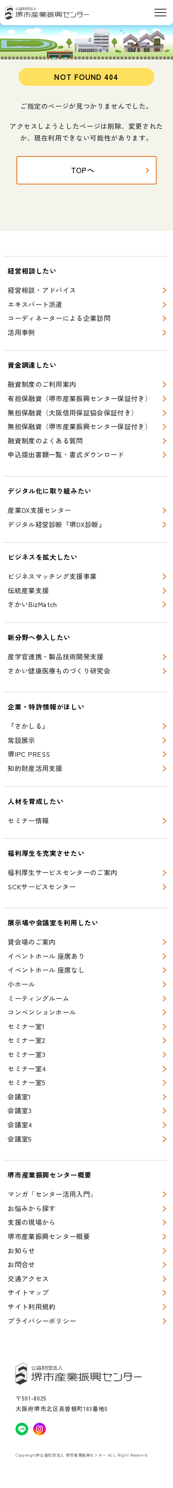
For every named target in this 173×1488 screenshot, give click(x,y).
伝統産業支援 (28, 590)
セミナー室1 (26, 1026)
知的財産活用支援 (35, 768)
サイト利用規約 (31, 1306)
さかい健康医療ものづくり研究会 (59, 671)
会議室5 (19, 1139)
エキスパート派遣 (35, 304)
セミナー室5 (26, 1082)
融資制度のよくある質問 (45, 440)
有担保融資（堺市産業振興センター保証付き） (80, 398)
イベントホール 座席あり (46, 956)
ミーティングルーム (38, 998)
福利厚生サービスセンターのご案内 (62, 872)
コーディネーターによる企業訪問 (59, 318)
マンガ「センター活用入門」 (52, 1194)
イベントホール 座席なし (46, 970)
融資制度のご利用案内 (42, 384)
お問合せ (21, 1264)
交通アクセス (28, 1278)
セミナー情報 (28, 820)
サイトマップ (28, 1292)
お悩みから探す (31, 1208)
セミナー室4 (27, 1068)
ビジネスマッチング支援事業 (52, 576)
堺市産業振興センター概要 (49, 1236)
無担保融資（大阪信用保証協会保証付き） (73, 412)
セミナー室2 (26, 1040)
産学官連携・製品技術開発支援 (55, 656)
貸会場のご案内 (31, 942)
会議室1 (19, 1096)
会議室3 (19, 1110)
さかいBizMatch (32, 604)
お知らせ (21, 1250)
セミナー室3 (26, 1054)
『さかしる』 (28, 726)
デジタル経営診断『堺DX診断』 (56, 524)
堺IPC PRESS (29, 754)
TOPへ (83, 169)
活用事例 (21, 332)
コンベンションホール (42, 1012)
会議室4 (20, 1124)
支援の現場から (31, 1222)
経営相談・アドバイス (42, 290)
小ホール (21, 984)
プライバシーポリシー (42, 1321)
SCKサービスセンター (42, 886)
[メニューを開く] (160, 12)
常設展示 (21, 740)
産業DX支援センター (39, 510)
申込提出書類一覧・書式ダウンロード (66, 454)
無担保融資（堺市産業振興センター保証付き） (80, 426)
